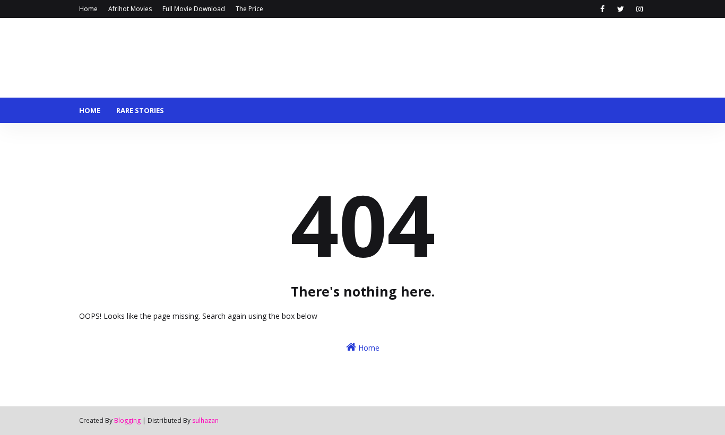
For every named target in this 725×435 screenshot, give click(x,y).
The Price (249, 8)
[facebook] (602, 9)
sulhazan (205, 420)
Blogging (127, 420)
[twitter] (620, 9)
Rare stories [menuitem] (140, 110)
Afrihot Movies (130, 8)
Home (88, 8)
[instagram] (639, 9)
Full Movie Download (193, 8)
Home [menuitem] (89, 110)
